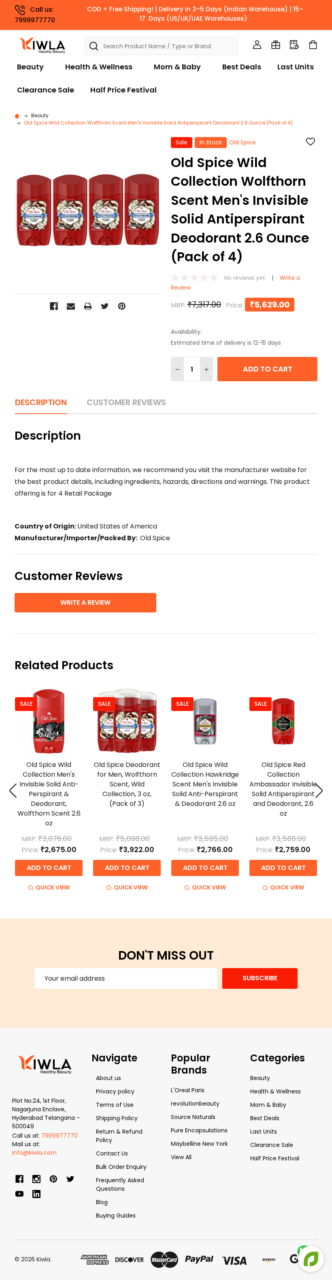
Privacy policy (115, 1091)
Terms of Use (115, 1105)
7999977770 (59, 1136)
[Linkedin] (36, 1194)
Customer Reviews (126, 402)
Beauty (30, 67)
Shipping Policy (117, 1118)
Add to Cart (267, 369)
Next (319, 790)
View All (181, 1157)
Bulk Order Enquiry (121, 1167)
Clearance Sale (45, 90)
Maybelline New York (199, 1144)
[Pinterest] (122, 306)
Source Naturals (193, 1117)
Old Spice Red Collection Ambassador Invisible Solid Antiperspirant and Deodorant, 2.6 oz (283, 789)
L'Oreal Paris (187, 1090)
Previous (13, 790)
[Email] (71, 306)
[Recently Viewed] (294, 44)
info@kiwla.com (34, 1153)
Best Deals (241, 67)
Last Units (295, 67)
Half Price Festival (123, 90)
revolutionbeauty (195, 1104)
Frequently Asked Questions (120, 1184)
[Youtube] (19, 1194)
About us (108, 1078)
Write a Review (85, 602)
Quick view (53, 887)
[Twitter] (105, 306)
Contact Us (112, 1153)
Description (41, 402)
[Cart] (313, 44)
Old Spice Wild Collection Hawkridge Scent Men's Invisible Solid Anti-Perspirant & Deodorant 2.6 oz (205, 784)
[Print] (88, 306)
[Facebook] (54, 306)
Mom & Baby (177, 67)
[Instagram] (36, 1179)
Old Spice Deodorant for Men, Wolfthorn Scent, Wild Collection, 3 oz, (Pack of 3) (127, 784)
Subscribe (260, 978)
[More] (330, 11)
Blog (102, 1202)
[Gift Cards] (275, 44)
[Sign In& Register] (257, 44)
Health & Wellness (98, 67)
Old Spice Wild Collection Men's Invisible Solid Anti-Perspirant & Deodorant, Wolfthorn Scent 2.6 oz (49, 794)
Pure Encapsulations (199, 1130)
